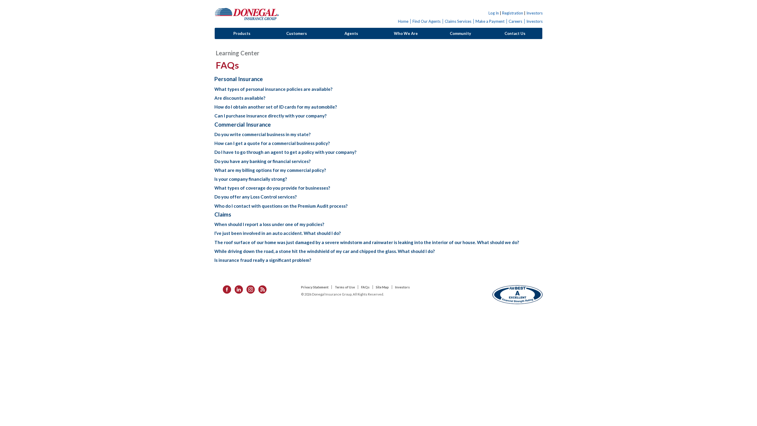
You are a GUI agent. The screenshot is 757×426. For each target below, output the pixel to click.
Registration (512, 13)
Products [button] (241, 33)
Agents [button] (351, 33)
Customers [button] (296, 33)
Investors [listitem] (402, 287)
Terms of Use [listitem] (345, 287)
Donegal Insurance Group (246, 14)
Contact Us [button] (514, 33)
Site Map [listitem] (382, 287)
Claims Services (458, 21)
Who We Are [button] (406, 33)
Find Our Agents (427, 21)
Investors (534, 13)
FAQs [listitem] (365, 287)
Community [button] (460, 33)
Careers (515, 21)
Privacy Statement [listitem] (315, 287)
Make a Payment (489, 21)
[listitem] (225, 289)
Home (403, 21)
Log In (494, 13)
